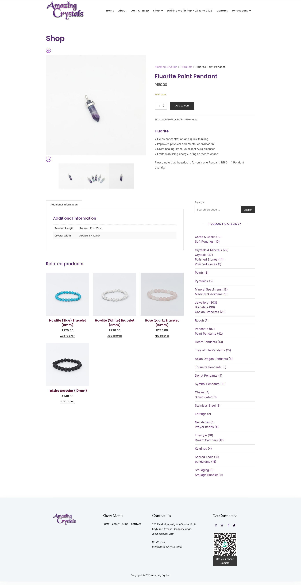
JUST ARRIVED (140, 10)
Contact (222, 10)
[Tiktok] (234, 525)
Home (110, 10)
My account (240, 10)
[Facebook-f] (228, 525)
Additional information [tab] (64, 204)
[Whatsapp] (216, 525)
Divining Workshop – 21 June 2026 (189, 10)
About (122, 10)
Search (199, 202)
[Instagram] (222, 525)
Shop (156, 10)
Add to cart (182, 105)
